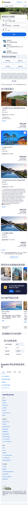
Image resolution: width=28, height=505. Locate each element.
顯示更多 (3, 250)
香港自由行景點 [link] (5, 421)
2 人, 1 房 (7, 30)
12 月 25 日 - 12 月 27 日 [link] (20, 68)
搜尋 (14, 34)
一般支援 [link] (4, 466)
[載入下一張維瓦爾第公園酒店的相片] (25, 224)
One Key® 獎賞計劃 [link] (6, 441)
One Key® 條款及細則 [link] (7, 455)
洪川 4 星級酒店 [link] (5, 376)
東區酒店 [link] (4, 382)
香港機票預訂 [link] (5, 431)
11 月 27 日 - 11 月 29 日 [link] (7, 68)
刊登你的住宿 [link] (5, 405)
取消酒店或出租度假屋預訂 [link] (8, 471)
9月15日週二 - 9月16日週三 (12, 25)
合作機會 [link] (4, 407)
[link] (25, 93)
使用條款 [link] (4, 452)
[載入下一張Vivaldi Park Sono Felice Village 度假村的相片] (25, 171)
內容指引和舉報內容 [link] (6, 460)
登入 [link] (8, 48)
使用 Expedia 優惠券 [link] (6, 476)
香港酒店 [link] (4, 424)
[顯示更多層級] (2, 6)
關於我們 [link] (4, 400)
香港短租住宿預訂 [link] (6, 426)
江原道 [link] (6, 6)
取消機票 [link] (4, 469)
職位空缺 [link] (4, 403)
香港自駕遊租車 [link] (5, 434)
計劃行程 (25, 6)
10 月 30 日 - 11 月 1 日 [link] (20, 62)
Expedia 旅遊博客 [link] (6, 439)
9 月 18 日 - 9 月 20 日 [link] (8, 62)
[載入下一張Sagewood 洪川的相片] (25, 138)
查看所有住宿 (14, 257)
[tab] (3, 372)
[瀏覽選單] (25, 2)
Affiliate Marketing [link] (6, 412)
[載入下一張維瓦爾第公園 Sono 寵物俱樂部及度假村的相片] (25, 99)
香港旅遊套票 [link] (5, 429)
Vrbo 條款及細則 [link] (5, 457)
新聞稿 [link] (3, 415)
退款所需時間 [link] (5, 474)
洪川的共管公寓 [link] (5, 388)
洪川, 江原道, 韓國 (10, 21)
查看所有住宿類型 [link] (6, 436)
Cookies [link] (4, 450)
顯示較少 (4, 121)
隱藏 (3, 320)
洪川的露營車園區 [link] (6, 385)
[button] (14, 333)
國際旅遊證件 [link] (5, 479)
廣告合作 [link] (4, 410)
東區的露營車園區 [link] (6, 379)
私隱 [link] (3, 448)
